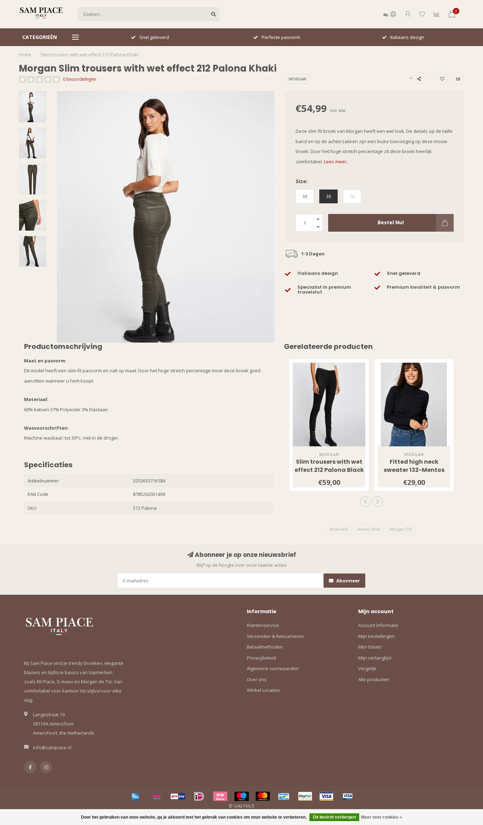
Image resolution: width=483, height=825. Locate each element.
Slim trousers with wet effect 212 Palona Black (329, 466)
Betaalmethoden (265, 647)
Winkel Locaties (263, 690)
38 (352, 196)
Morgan (297, 78)
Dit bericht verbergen (334, 817)
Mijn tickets (370, 647)
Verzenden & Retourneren (275, 636)
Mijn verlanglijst (374, 658)
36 (328, 196)
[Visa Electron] (347, 796)
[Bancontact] (284, 796)
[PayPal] (305, 796)
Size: (302, 181)
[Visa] (326, 796)
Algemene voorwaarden (273, 668)
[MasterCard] (263, 796)
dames (368, 529)
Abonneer (347, 580)
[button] (365, 501)
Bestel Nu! (391, 222)
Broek (339, 529)
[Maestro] (241, 796)
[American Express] (135, 796)
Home (25, 54)
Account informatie (378, 625)
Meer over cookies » (381, 817)
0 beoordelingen (79, 79)
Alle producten (373, 679)
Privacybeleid (261, 658)
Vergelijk (367, 668)
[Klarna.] (220, 796)
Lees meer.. (336, 161)
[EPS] (156, 796)
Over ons (257, 679)
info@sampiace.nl (52, 747)
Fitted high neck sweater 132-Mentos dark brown (414, 470)
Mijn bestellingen (376, 636)
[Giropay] (178, 796)
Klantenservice (263, 625)
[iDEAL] (199, 796)
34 (304, 196)
